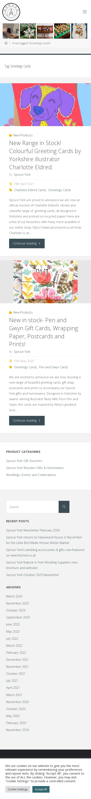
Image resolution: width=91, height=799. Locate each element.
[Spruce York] (11, 12)
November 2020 (17, 702)
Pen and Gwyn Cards (53, 367)
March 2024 (14, 596)
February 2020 (16, 723)
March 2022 (14, 646)
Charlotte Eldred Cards (30, 190)
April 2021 (13, 688)
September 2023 (18, 617)
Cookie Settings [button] (18, 789)
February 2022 (16, 653)
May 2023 (12, 632)
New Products (23, 135)
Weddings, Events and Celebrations (31, 475)
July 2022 (12, 639)
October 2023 (15, 610)
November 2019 (17, 730)
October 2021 (15, 674)
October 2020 (15, 709)
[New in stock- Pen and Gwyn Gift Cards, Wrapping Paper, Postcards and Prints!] (45, 281)
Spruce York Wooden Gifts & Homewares (35, 468)
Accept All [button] (41, 789)
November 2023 (17, 603)
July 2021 (12, 681)
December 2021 (17, 660)
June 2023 (13, 624)
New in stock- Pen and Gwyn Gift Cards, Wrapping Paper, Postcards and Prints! (43, 332)
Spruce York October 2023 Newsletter (32, 575)
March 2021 (14, 695)
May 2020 (12, 716)
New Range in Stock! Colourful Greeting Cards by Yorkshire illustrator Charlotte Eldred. (45, 155)
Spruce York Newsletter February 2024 (33, 530)
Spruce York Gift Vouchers (24, 461)
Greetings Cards (59, 190)
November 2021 (17, 667)
